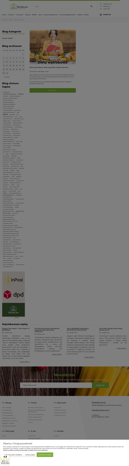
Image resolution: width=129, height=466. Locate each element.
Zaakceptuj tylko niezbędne (13, 454)
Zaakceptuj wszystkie (45, 454)
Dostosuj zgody (30, 454)
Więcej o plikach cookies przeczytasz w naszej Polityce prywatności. (25, 450)
